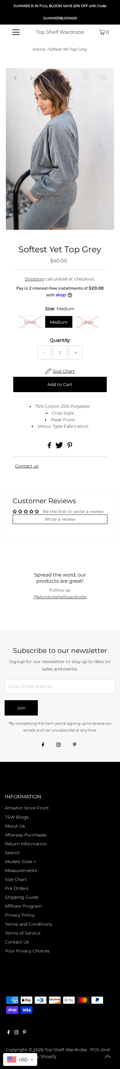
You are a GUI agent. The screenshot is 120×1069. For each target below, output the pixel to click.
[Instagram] (58, 745)
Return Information (26, 843)
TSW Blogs (17, 817)
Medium (59, 322)
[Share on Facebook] (50, 446)
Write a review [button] (60, 519)
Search (12, 852)
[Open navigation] (16, 32)
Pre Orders (16, 888)
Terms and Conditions (28, 924)
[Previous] (15, 78)
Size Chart (16, 879)
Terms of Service (22, 933)
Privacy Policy (19, 915)
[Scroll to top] (108, 1057)
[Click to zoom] (104, 78)
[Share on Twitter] (59, 446)
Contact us (26, 466)
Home (39, 49)
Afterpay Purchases (25, 834)
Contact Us (17, 942)
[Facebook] (43, 745)
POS (95, 1049)
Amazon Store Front (27, 807)
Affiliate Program (23, 906)
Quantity (60, 340)
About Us (15, 826)
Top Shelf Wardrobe (60, 32)
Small (30, 322)
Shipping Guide (21, 897)
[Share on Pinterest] (69, 446)
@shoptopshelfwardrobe (60, 596)
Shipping (34, 278)
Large (87, 322)
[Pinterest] (74, 745)
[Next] (31, 78)
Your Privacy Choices (27, 950)
